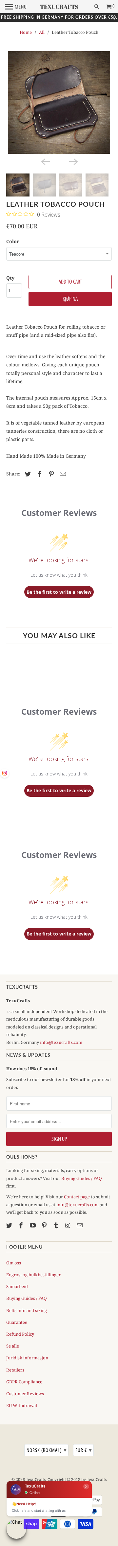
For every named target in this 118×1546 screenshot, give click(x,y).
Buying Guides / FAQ (81, 1178)
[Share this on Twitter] (27, 474)
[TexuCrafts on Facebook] (21, 1225)
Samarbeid (17, 1286)
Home (26, 32)
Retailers (15, 1370)
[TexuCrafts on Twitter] (9, 1225)
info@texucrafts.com (61, 1042)
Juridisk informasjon (27, 1358)
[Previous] (45, 161)
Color (12, 241)
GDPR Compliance (24, 1382)
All (42, 32)
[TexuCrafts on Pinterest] (45, 1225)
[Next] (73, 161)
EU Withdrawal (21, 1405)
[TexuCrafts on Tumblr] (56, 1225)
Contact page (77, 1197)
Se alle (12, 1346)
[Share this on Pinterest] (50, 474)
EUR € (83, 1450)
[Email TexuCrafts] (80, 1225)
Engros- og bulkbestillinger (33, 1275)
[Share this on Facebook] (38, 474)
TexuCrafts (36, 1479)
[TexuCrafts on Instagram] (68, 1225)
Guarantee (16, 1322)
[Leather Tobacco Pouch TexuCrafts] (59, 102)
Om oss (13, 1263)
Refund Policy (20, 1334)
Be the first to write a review (59, 592)
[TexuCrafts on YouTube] (33, 1225)
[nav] (16, 6)
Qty (10, 278)
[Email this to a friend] (62, 474)
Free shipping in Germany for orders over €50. (59, 17)
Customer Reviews (25, 1393)
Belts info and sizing (26, 1310)
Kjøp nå (70, 298)
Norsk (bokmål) (47, 1450)
